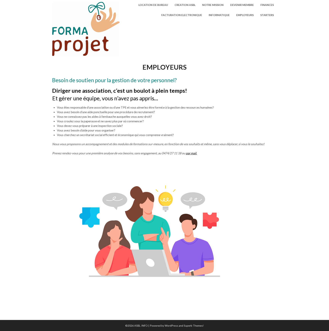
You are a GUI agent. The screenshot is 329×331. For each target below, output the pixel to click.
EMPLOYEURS (245, 15)
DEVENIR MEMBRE (242, 4)
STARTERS (267, 15)
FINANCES (267, 4)
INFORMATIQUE (219, 15)
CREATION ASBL (185, 4)
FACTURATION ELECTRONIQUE (181, 15)
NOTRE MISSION (213, 4)
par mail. (191, 153)
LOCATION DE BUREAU (153, 4)
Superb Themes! (194, 325)
